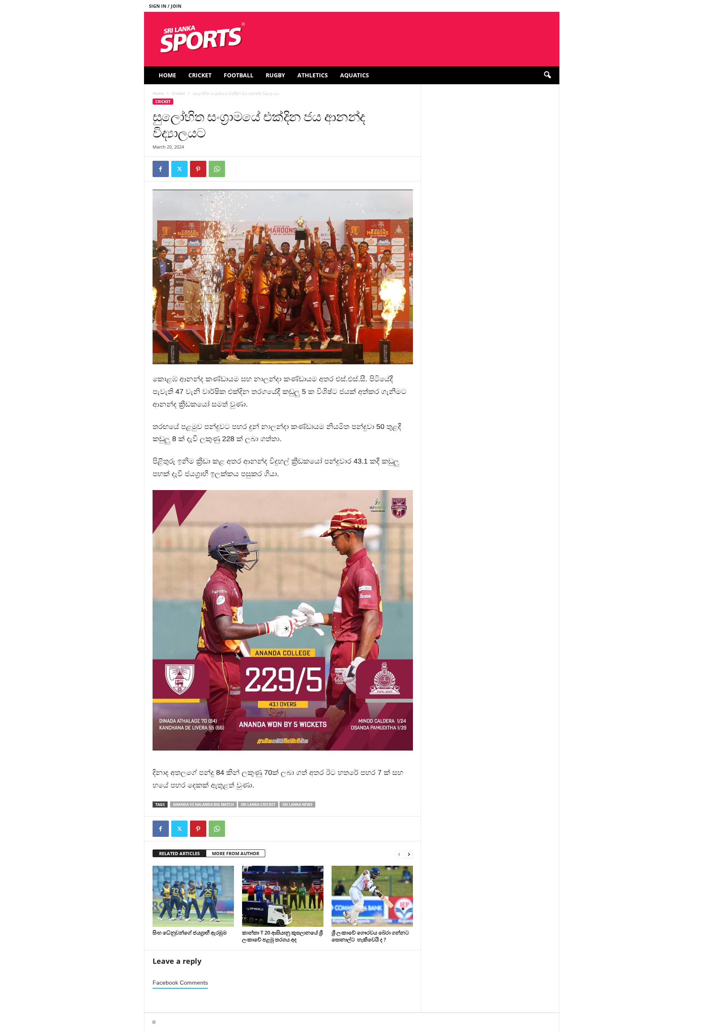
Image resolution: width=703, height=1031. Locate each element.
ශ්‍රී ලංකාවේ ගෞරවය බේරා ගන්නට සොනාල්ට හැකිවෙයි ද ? (370, 936)
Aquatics (354, 75)
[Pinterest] (198, 169)
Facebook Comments (180, 983)
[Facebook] (161, 169)
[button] (547, 75)
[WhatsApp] (217, 169)
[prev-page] (399, 853)
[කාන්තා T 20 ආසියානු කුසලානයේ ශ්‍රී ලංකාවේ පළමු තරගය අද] (282, 896)
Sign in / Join (165, 6)
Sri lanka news (297, 804)
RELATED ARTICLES (179, 853)
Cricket (200, 75)
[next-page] (409, 853)
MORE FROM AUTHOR (235, 853)
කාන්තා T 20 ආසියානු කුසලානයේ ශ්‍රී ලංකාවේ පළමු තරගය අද (282, 936)
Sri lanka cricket (258, 804)
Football (238, 75)
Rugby (275, 75)
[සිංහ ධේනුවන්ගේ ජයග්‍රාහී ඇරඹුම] (193, 896)
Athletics (312, 75)
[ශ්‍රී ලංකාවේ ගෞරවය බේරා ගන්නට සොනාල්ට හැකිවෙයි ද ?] (372, 896)
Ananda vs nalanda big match (203, 804)
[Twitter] (179, 169)
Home (167, 75)
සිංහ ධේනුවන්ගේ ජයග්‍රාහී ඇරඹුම (190, 932)
